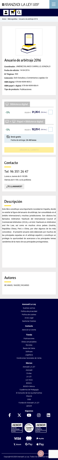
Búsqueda (19, 12)
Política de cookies (29, 315)
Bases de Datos (29, 348)
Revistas (29, 345)
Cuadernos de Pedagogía (29, 390)
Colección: (9, 78)
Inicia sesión (6, 12)
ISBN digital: (9, 82)
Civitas (29, 373)
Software (29, 352)
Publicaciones (29, 338)
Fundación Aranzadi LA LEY (29, 403)
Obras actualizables (29, 342)
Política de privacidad (29, 311)
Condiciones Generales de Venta (29, 358)
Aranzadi (29, 370)
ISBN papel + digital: (13, 85)
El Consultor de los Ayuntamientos (29, 393)
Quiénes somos (29, 308)
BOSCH (29, 383)
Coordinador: (10, 66)
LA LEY (29, 377)
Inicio (4, 19)
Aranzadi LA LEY (29, 367)
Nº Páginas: (9, 74)
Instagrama (39, 415)
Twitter (19, 415)
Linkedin (48, 415)
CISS (29, 399)
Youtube (29, 415)
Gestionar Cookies (29, 321)
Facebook (9, 415)
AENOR (29, 406)
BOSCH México (29, 386)
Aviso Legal (29, 318)
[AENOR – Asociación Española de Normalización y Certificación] (29, 432)
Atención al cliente (29, 330)
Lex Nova (29, 380)
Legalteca (29, 355)
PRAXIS (29, 396)
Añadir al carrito (29, 150)
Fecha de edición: (12, 70)
